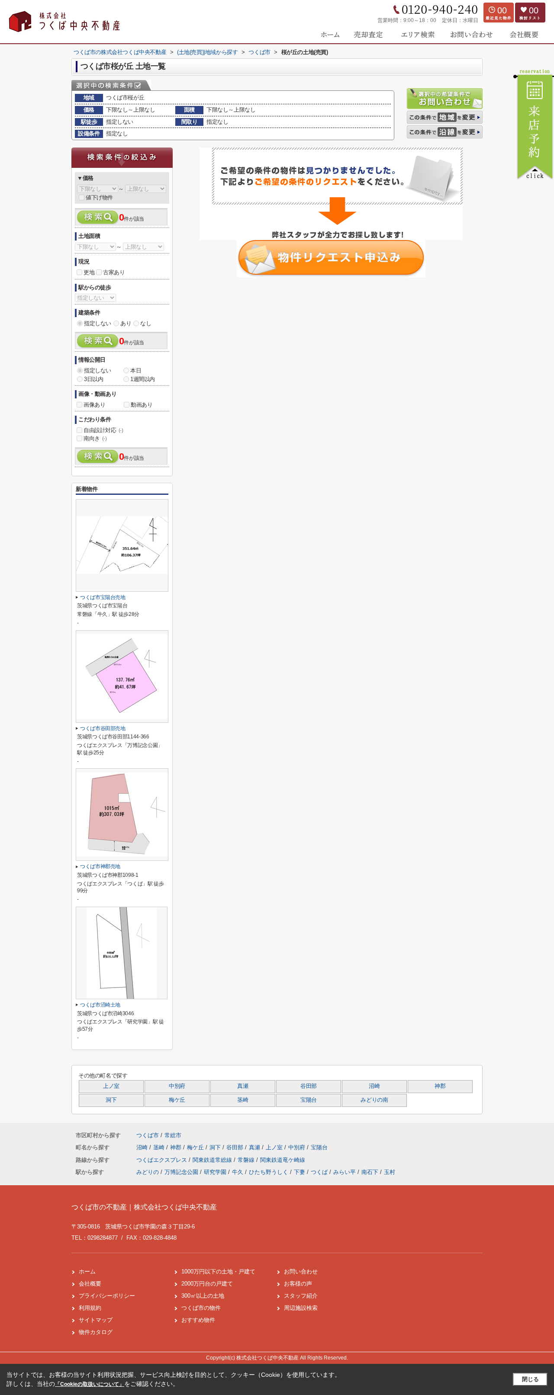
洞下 (111, 1100)
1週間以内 (142, 379)
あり (125, 323)
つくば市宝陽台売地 (103, 597)
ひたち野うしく (268, 1172)
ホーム (87, 1271)
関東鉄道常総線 (213, 1160)
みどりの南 (374, 1100)
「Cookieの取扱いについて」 (89, 1384)
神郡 (440, 1086)
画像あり (94, 404)
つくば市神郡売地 (100, 866)
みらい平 (344, 1172)
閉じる (530, 1379)
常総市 (172, 1135)
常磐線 (247, 1160)
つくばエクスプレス (162, 1160)
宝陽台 (308, 1100)
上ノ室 (111, 1086)
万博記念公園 (181, 1172)
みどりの (147, 1172)
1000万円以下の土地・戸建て (218, 1271)
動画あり (141, 404)
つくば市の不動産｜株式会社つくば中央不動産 (144, 1207)
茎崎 (242, 1100)
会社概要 (90, 1283)
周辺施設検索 (301, 1308)
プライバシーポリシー (107, 1295)
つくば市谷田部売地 (103, 728)
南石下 (369, 1172)
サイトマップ (96, 1320)
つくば (319, 1172)
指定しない (97, 323)
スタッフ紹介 (301, 1295)
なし (145, 323)
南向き (95, 438)
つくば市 (147, 1135)
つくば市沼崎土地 (100, 1005)
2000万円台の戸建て (207, 1283)
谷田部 (308, 1086)
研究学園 (215, 1172)
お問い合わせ (301, 1271)
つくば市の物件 (201, 1308)
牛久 (237, 1172)
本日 (135, 370)
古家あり (114, 272)
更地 (89, 272)
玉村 (389, 1172)
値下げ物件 (99, 197)
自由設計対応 (103, 430)
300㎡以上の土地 (202, 1295)
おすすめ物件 (198, 1320)
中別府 (177, 1086)
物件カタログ (96, 1332)
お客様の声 (298, 1283)
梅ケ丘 (177, 1100)
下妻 (299, 1172)
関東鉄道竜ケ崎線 (282, 1160)
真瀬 (242, 1086)
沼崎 (374, 1086)
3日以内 (93, 379)
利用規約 (90, 1308)
